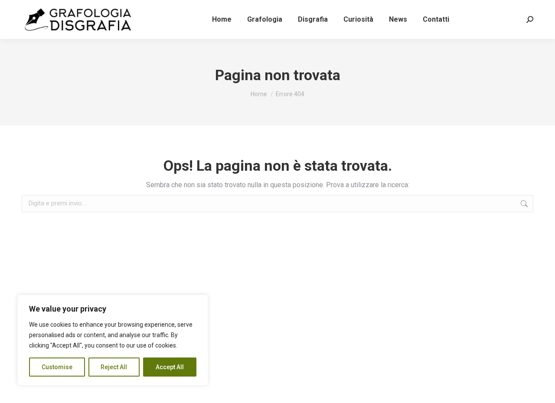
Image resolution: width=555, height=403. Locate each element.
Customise (57, 367)
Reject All (114, 367)
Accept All (170, 367)
